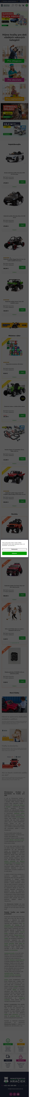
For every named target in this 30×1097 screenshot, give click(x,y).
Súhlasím (14, 553)
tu (15, 545)
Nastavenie (14, 549)
